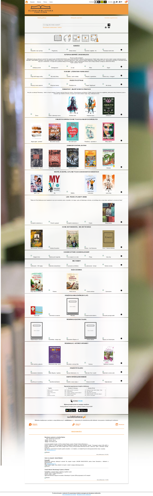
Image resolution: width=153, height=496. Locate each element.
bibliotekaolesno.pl (51, 450)
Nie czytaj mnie (89, 391)
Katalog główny (42, 17)
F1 (117, 1)
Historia (39, 2)
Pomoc (45, 2)
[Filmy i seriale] (85, 42)
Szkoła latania (50, 391)
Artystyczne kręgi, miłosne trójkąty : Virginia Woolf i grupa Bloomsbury (99, 390)
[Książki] (58, 42)
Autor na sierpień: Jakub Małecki (54, 458)
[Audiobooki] (76, 42)
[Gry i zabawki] (95, 42)
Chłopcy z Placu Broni (51, 392)
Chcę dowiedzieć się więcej (69, 494)
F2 (120, 1)
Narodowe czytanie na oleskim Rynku (55, 437)
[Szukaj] (109, 25)
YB (102, 1)
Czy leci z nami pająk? (91, 395)
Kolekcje (60, 27)
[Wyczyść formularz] (105, 27)
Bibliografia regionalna (76, 17)
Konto (51, 2)
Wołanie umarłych (70, 395)
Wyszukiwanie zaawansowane (50, 27)
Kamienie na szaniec (51, 395)
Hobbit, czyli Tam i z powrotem (52, 390)
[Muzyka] (67, 42)
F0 (114, 1)
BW (99, 1)
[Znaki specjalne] (109, 27)
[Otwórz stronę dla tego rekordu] (37, 49)
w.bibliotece (69, 420)
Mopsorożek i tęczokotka (91, 392)
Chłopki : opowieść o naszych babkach (74, 392)
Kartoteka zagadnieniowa (111, 17)
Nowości (32, 2)
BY (105, 1)
